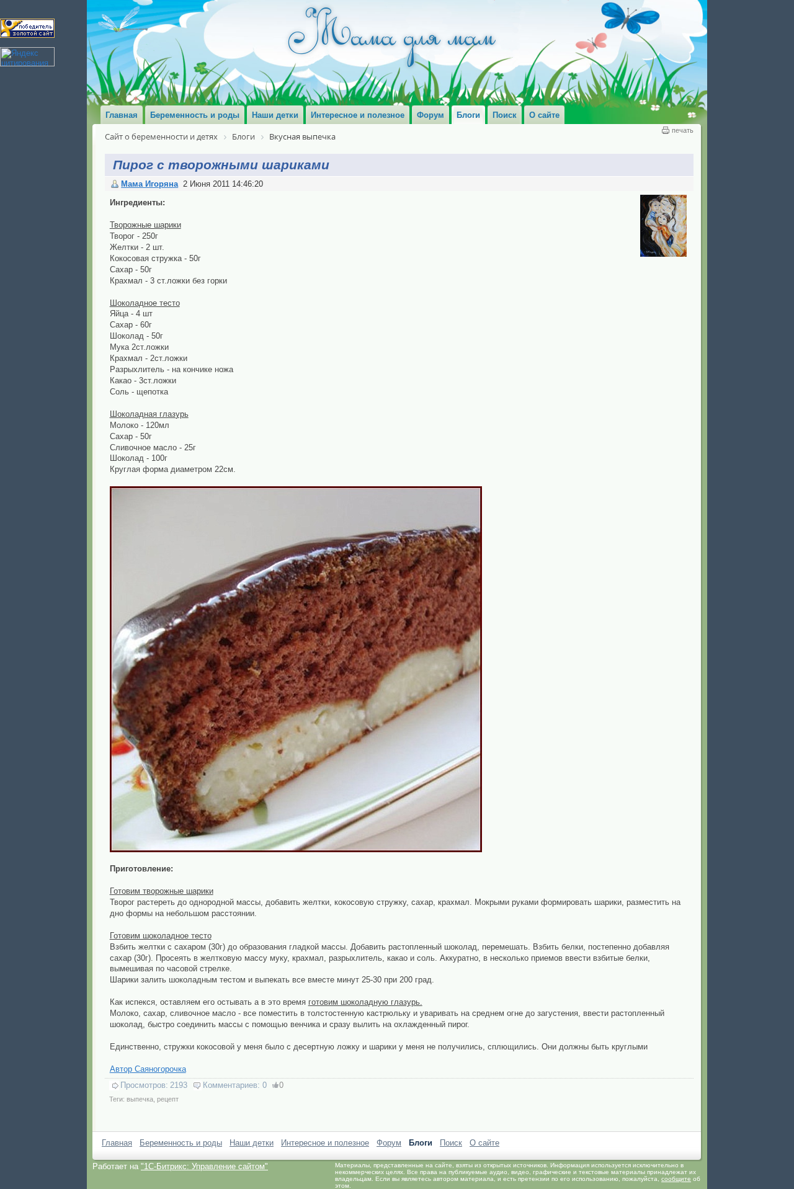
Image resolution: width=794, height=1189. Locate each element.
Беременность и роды (181, 1142)
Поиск (451, 1142)
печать (683, 130)
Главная (117, 1142)
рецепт (168, 1099)
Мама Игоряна (149, 184)
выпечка (140, 1099)
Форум (389, 1142)
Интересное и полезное (325, 1142)
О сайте (484, 1142)
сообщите (676, 1178)
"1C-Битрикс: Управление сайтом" (204, 1166)
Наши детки (252, 1142)
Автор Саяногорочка (148, 1069)
